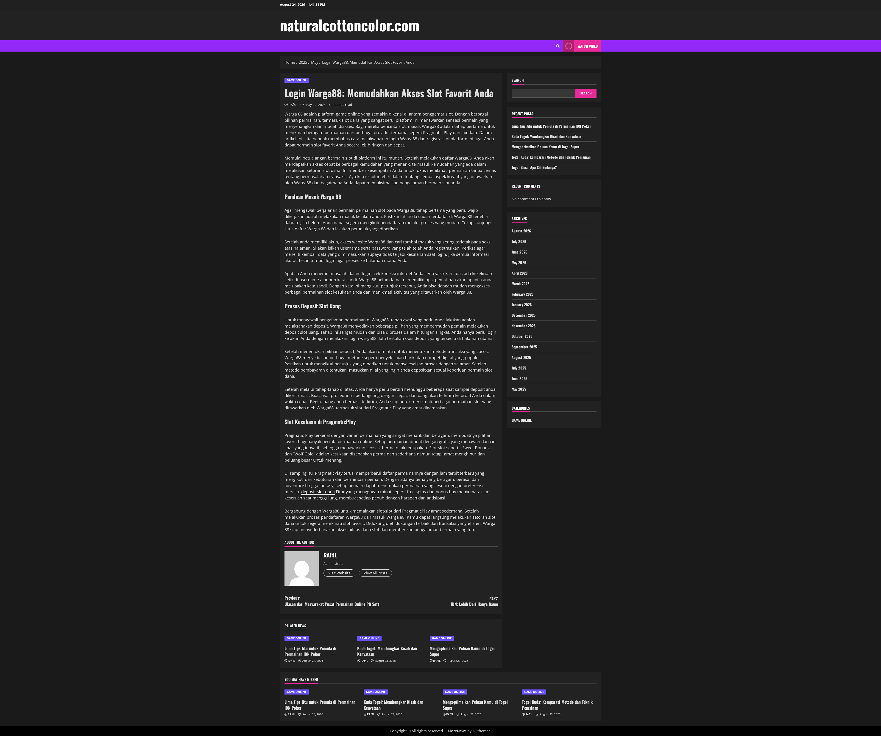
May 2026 (519, 262)
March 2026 (521, 283)
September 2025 (524, 347)
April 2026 (520, 273)
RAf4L (293, 104)
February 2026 (523, 294)
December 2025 (523, 315)
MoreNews (457, 730)
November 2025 (523, 325)
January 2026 (522, 304)
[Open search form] (558, 45)
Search (518, 80)
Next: (474, 601)
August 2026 (521, 231)
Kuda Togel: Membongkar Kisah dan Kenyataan (387, 651)
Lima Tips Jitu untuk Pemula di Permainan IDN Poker (310, 651)
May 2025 (519, 389)
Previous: (331, 601)
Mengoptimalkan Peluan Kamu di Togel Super (462, 651)
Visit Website (339, 573)
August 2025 (521, 357)
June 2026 (519, 252)
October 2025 (522, 336)
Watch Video (588, 46)
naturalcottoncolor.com (349, 25)
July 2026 (519, 241)
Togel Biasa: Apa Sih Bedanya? (534, 167)
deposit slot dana (318, 491)
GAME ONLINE (297, 80)
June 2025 (519, 378)
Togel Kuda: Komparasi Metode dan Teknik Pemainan (551, 157)
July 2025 (519, 368)
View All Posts (375, 573)
